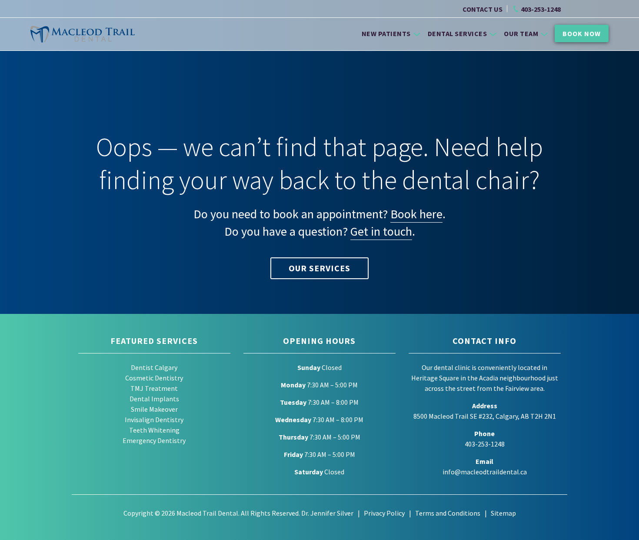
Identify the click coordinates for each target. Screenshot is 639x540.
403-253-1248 (541, 9)
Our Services (319, 268)
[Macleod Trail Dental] (82, 34)
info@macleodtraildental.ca (485, 471)
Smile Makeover (154, 409)
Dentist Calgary (154, 367)
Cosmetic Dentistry (154, 377)
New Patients (386, 33)
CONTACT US (483, 9)
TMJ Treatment (154, 388)
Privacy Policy (384, 513)
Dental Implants (154, 398)
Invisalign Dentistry (154, 419)
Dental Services (457, 33)
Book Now (581, 33)
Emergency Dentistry (154, 440)
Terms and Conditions (447, 513)
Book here (416, 214)
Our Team (521, 33)
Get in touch (381, 231)
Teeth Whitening (154, 430)
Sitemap (503, 513)
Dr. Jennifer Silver (327, 513)
